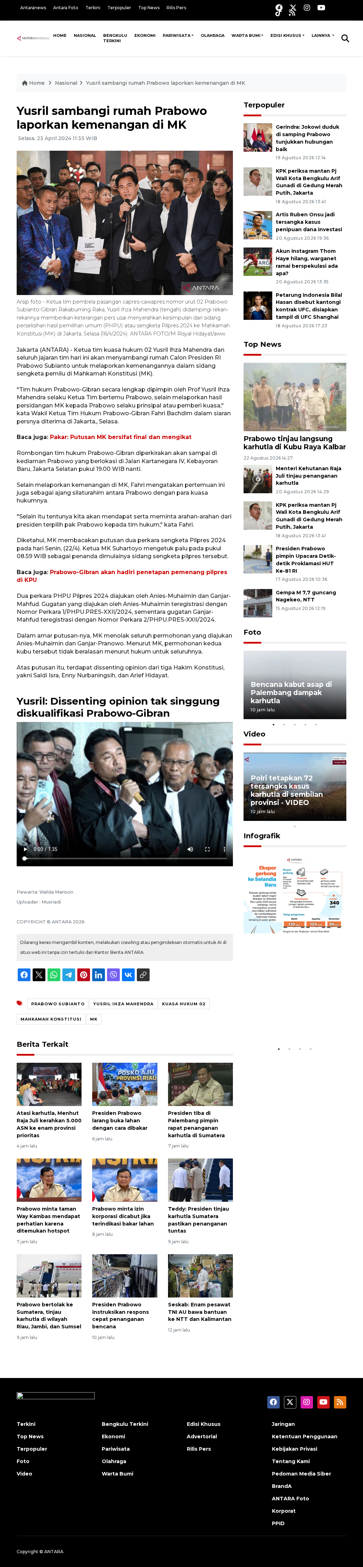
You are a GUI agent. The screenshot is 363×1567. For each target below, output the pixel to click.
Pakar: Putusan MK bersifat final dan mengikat (120, 437)
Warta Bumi (246, 35)
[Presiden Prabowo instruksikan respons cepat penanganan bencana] (124, 1275)
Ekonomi (145, 35)
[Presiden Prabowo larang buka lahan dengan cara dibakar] (124, 1083)
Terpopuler (119, 7)
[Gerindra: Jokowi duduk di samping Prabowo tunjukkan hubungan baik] (258, 137)
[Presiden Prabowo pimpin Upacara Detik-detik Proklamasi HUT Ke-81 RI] (258, 558)
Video (255, 734)
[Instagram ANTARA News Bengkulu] (307, 7)
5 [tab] (316, 724)
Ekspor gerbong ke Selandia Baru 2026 (285, 1020)
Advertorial (202, 1436)
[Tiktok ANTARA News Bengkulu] (278, 12)
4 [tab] (305, 724)
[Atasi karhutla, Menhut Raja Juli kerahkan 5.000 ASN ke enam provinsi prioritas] (49, 1083)
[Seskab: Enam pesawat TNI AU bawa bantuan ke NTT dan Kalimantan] (200, 1275)
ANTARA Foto (290, 1498)
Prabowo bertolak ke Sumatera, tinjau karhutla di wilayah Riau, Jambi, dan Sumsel (49, 1315)
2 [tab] (284, 724)
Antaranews (33, 7)
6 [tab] (305, 817)
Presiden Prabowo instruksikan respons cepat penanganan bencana (120, 1315)
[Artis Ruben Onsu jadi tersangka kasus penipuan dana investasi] (258, 225)
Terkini (92, 7)
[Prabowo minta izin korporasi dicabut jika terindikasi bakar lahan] (124, 1179)
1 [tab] (273, 724)
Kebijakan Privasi (294, 1449)
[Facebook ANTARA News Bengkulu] (279, 7)
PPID (278, 1523)
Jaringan (283, 1424)
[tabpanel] (295, 685)
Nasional (85, 35)
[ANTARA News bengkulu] (33, 37)
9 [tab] (337, 817)
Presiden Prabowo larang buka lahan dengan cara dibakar (119, 1120)
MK (93, 1019)
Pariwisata (176, 35)
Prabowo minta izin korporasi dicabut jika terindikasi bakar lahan (123, 1216)
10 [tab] (294, 826)
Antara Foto (65, 7)
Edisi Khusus (285, 35)
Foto (252, 632)
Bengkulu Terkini (115, 38)
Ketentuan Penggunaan (304, 1436)
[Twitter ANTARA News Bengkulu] (293, 7)
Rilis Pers (176, 7)
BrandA (282, 1486)
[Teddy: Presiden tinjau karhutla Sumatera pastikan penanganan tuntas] (200, 1179)
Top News (149, 7)
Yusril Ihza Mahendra (123, 1003)
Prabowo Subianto (58, 1003)
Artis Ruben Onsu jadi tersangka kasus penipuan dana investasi (309, 222)
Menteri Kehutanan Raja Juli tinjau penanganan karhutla (308, 476)
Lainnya (321, 35)
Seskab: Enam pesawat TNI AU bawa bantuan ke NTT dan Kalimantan (199, 1312)
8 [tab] (326, 817)
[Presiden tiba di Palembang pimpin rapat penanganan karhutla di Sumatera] (200, 1083)
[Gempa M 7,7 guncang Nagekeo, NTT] (258, 602)
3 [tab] (294, 724)
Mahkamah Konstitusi (51, 1019)
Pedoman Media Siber (301, 1474)
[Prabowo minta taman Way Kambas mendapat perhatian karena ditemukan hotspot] (49, 1179)
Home (60, 35)
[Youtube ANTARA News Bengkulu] (321, 7)
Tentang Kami (291, 1461)
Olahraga (212, 35)
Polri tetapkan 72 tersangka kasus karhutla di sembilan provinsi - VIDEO (287, 790)
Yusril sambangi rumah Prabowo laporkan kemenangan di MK (165, 83)
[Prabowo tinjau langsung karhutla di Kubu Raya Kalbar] (295, 396)
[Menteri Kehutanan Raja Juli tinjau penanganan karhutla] (258, 478)
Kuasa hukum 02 (184, 1003)
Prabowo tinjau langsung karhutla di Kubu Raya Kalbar (295, 442)
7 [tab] (316, 817)
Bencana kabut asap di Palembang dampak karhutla (291, 692)
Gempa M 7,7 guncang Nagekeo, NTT (306, 596)
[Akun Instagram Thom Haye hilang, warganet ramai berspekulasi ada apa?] (258, 261)
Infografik (262, 836)
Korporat (284, 1511)
